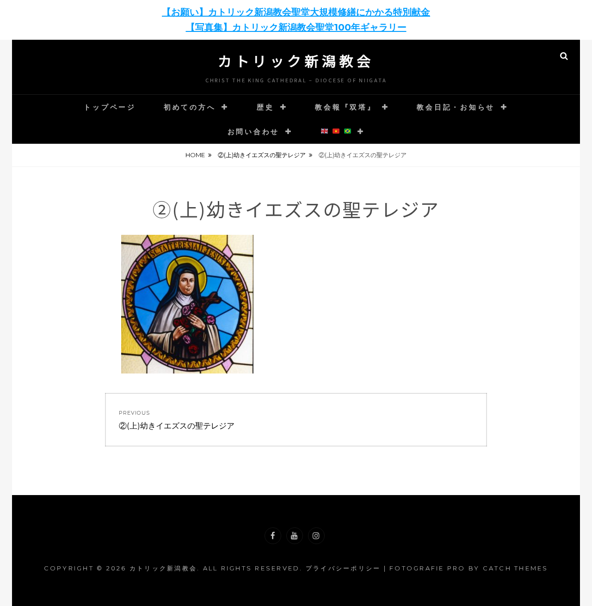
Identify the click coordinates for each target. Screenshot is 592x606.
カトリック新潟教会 (296, 60)
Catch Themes (516, 568)
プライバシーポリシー (343, 568)
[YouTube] (294, 535)
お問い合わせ (254, 131)
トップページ (110, 107)
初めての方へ (190, 107)
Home (195, 155)
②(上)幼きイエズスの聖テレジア (262, 155)
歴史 (265, 107)
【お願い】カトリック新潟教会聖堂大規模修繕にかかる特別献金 (296, 12)
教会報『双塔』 (345, 107)
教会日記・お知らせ (456, 107)
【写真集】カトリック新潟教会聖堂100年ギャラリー (296, 27)
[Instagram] (316, 535)
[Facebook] (273, 535)
